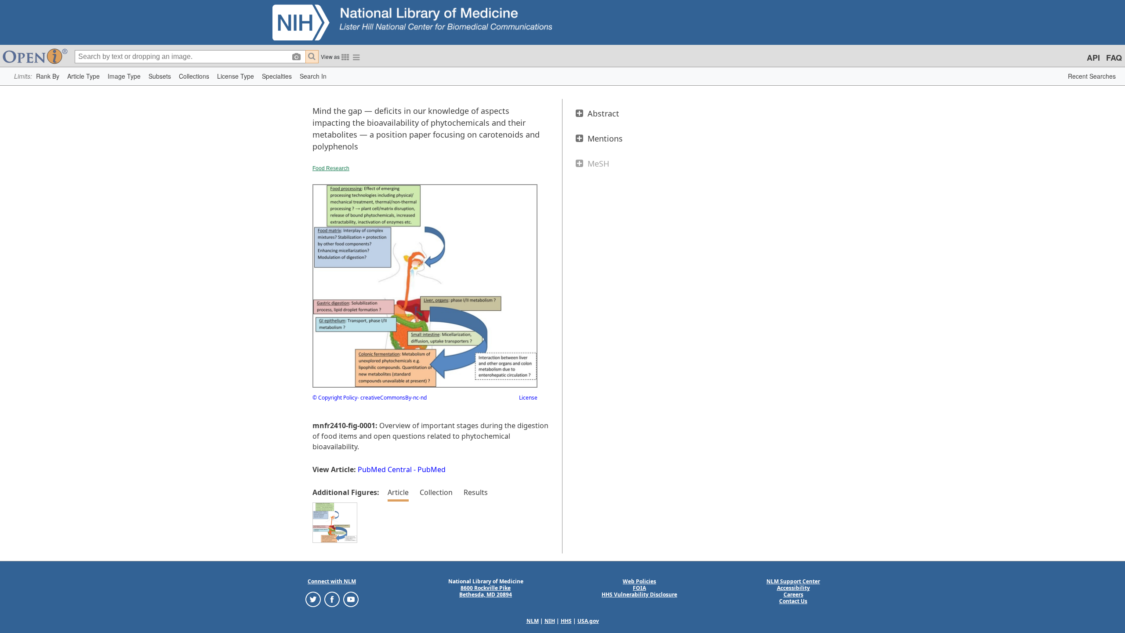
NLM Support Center (793, 581)
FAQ (1114, 57)
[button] (47, 76)
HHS (566, 621)
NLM (532, 621)
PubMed (431, 469)
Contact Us (793, 601)
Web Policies (639, 581)
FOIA (639, 588)
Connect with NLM (332, 581)
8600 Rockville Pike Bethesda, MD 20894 (485, 591)
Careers (793, 594)
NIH (549, 621)
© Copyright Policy (334, 397)
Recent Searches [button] (1092, 76)
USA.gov (588, 621)
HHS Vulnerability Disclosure (639, 594)
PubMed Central (385, 469)
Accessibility (793, 588)
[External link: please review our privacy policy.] (313, 599)
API (1093, 57)
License (528, 397)
